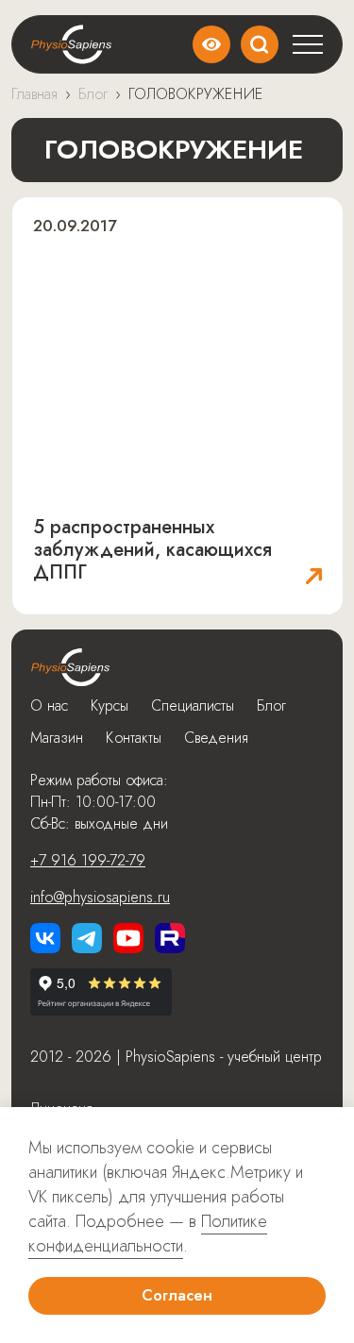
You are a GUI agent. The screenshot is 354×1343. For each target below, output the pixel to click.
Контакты (133, 737)
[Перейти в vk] (45, 938)
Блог (271, 705)
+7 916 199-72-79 (87, 860)
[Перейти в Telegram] (87, 938)
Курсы (109, 705)
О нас (49, 705)
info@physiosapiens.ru (100, 897)
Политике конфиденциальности (147, 1233)
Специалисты (192, 705)
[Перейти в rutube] (170, 938)
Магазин (56, 737)
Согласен (177, 1295)
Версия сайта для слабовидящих (211, 44)
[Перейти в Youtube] (128, 938)
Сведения (216, 737)
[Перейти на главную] (70, 667)
